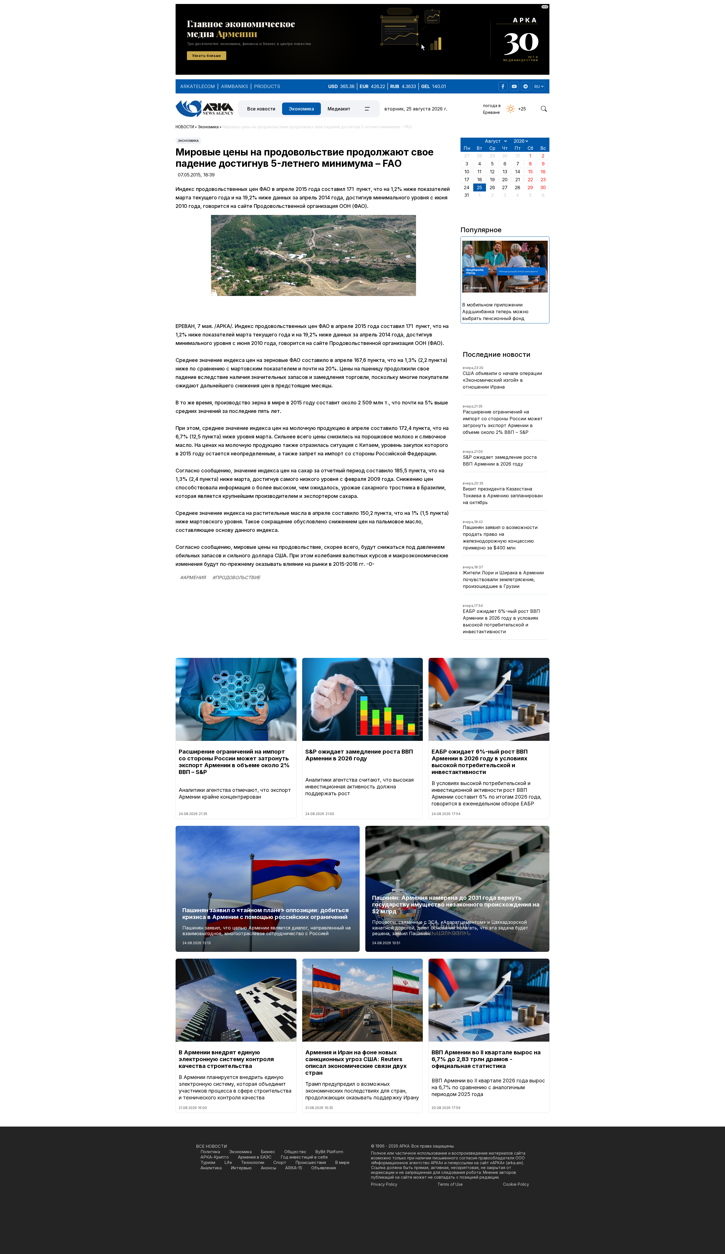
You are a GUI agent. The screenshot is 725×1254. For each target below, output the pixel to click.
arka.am (514, 1162)
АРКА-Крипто (215, 1157)
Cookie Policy (516, 1184)
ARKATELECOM (197, 86)
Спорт (279, 1162)
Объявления (323, 1167)
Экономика (301, 109)
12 (492, 171)
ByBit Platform (329, 1151)
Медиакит (339, 109)
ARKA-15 (293, 1167)
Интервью (241, 1167)
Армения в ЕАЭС (255, 1157)
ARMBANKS (234, 86)
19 (492, 179)
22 (530, 179)
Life (228, 1162)
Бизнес (268, 1151)
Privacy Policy (384, 1184)
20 (505, 179)
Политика (210, 1151)
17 (466, 179)
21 (517, 179)
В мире (342, 1162)
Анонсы (268, 1167)
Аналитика (211, 1167)
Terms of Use (450, 1184)
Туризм (208, 1162)
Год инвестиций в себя (304, 1157)
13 (505, 171)
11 (479, 171)
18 (479, 179)
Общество (295, 1151)
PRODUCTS (267, 86)
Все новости (261, 109)
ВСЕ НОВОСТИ (211, 1146)
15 (530, 171)
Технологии (252, 1162)
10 (466, 171)
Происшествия (310, 1162)
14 (517, 171)
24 (467, 187)
